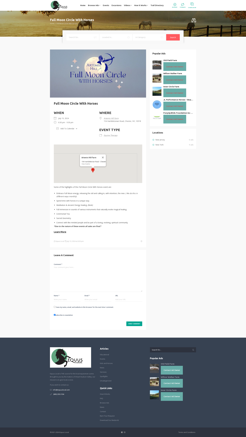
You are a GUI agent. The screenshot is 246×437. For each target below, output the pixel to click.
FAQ (101, 398)
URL (116, 296)
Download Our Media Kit (109, 420)
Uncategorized (105, 381)
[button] (93, 170)
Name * (56, 296)
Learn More (60, 232)
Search (173, 37)
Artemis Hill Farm (111, 118)
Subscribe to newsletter (64, 315)
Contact (103, 411)
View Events (85, 164)
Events (106, 5)
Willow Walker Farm (172, 73)
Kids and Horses (106, 363)
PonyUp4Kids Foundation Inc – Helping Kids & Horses (178, 113)
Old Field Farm (170, 60)
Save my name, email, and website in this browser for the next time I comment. (85, 307)
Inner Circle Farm (171, 87)
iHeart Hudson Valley (83, 377)
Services (103, 372)
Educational (104, 354)
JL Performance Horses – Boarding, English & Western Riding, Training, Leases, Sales (178, 100)
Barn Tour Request (107, 416)
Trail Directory (157, 5)
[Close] (103, 157)
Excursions (116, 5)
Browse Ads (93, 5)
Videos (127, 5)
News (102, 367)
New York (159, 144)
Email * (87, 296)
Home (82, 5)
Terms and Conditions (186, 432)
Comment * (58, 264)
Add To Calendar (67, 128)
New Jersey (160, 139)
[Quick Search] (194, 20)
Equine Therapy (110, 135)
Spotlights (104, 376)
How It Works (140, 5)
